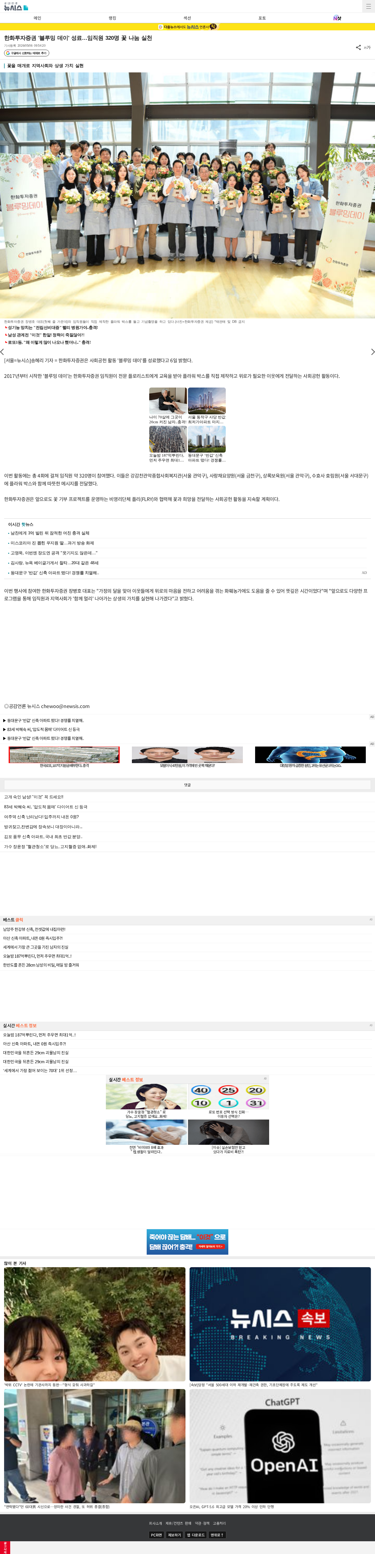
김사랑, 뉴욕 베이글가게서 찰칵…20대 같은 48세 (55, 563)
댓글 (187, 784)
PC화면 (156, 1534)
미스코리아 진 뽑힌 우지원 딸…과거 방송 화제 (52, 543)
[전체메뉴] (368, 6)
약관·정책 (202, 1523)
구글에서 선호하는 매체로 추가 (28, 53)
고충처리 (219, 1523)
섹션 (187, 18)
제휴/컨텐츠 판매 (178, 1523)
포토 (262, 18)
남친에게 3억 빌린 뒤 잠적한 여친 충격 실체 (50, 533)
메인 (37, 18)
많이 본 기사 (15, 1263)
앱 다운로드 (196, 1534)
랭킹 (112, 18)
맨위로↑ (217, 1534)
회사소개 (155, 1523)
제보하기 (174, 1534)
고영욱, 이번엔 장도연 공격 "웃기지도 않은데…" (54, 553)
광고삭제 (5, 1548)
